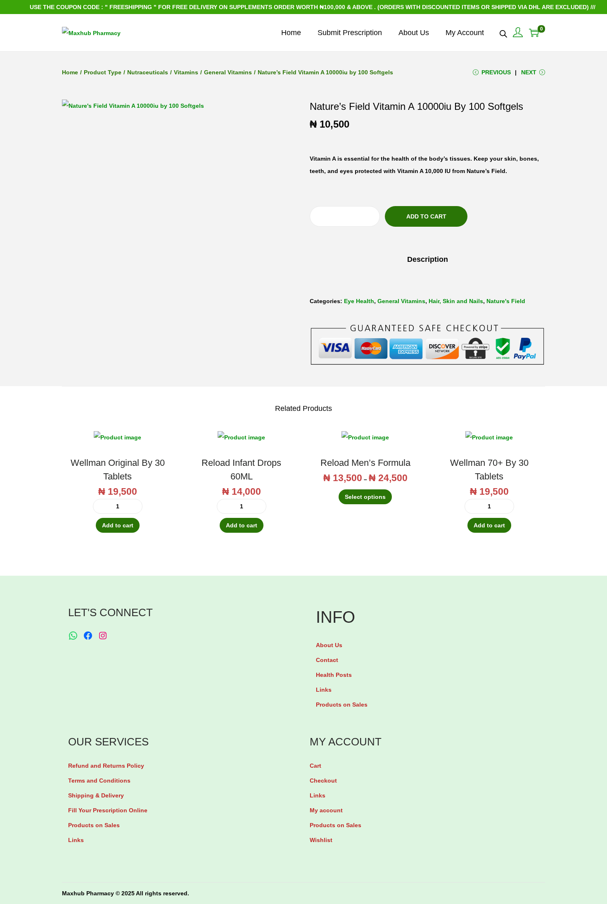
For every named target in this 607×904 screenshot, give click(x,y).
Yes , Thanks (306, 452)
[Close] (401, 390)
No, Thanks (305, 483)
